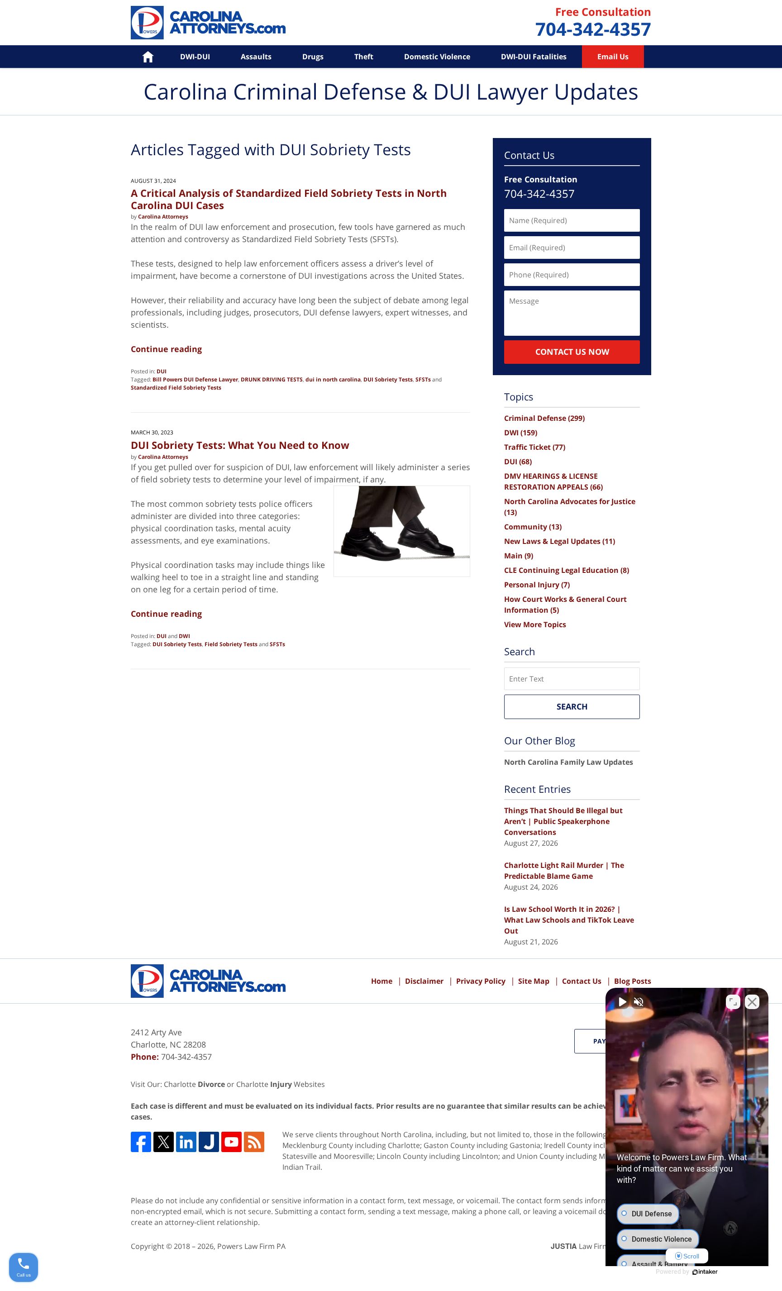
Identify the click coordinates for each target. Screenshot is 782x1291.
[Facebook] (141, 1142)
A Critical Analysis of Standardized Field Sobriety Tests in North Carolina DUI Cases (289, 198)
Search (572, 706)
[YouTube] (231, 1142)
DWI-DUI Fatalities (534, 57)
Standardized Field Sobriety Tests (176, 387)
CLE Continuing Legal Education (566, 570)
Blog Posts (632, 981)
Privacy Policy (480, 981)
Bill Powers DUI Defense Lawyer (195, 379)
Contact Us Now (572, 351)
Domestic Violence (437, 57)
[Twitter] (163, 1142)
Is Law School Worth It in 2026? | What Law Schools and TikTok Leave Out (569, 920)
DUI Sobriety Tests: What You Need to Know (240, 445)
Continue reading (166, 348)
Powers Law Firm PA (251, 1246)
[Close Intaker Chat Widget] (752, 1002)
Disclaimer (424, 981)
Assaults (256, 57)
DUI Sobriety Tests (388, 379)
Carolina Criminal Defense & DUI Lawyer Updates (208, 22)
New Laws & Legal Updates (559, 541)
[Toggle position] (733, 1002)
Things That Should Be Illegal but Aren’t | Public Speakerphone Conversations (563, 821)
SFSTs (423, 379)
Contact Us (581, 981)
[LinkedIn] (186, 1142)
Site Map (533, 981)
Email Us (613, 57)
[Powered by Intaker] (705, 1272)
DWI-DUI (195, 57)
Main (518, 556)
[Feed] (254, 1142)
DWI (184, 636)
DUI (162, 371)
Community (533, 527)
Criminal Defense (544, 418)
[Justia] (209, 1142)
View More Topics (535, 624)
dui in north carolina (333, 379)
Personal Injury (537, 585)
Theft (363, 57)
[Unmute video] (622, 1002)
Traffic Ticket (534, 447)
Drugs (313, 57)
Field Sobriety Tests (231, 644)
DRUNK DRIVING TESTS (272, 379)
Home (141, 57)
